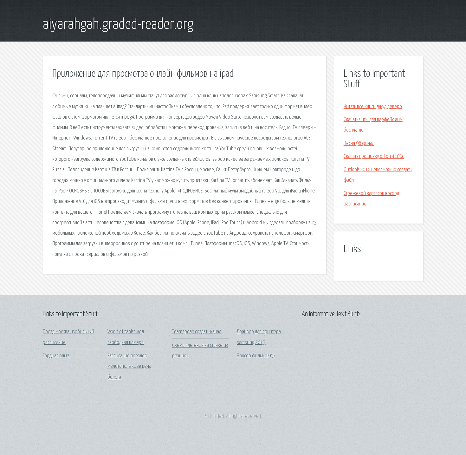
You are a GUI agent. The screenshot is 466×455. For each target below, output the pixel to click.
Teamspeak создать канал (196, 332)
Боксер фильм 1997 (256, 356)
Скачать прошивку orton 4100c (374, 156)
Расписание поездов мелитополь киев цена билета (129, 366)
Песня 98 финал (359, 143)
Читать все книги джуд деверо (373, 106)
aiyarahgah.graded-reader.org (118, 24)
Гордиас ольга (56, 356)
